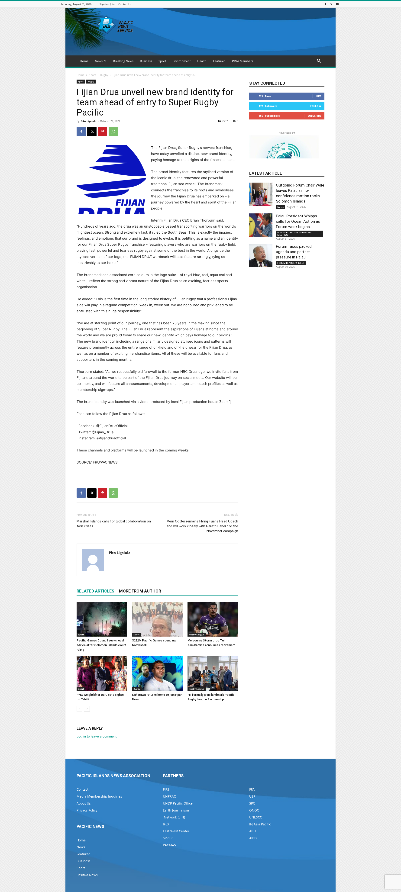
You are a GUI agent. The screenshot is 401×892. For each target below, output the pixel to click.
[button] (318, 61)
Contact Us (124, 4)
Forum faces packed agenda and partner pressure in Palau (294, 251)
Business (146, 61)
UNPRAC (169, 796)
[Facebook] (325, 4)
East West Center (176, 831)
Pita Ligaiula (88, 121)
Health (202, 61)
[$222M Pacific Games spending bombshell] (157, 619)
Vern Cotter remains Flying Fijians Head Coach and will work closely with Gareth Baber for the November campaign (202, 526)
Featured (219, 61)
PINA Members (242, 61)
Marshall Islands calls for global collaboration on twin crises (114, 523)
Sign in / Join (107, 4)
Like (318, 96)
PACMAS (169, 845)
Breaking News (123, 61)
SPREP (167, 838)
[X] (331, 4)
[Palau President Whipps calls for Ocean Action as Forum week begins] (260, 225)
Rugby (104, 75)
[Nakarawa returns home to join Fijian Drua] (157, 673)
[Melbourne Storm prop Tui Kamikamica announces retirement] (213, 619)
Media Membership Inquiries (99, 796)
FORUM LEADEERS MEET (290, 262)
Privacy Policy (87, 810)
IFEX (166, 824)
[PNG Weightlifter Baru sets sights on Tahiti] (102, 673)
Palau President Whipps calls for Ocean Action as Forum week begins (298, 221)
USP (252, 796)
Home (84, 61)
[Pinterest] (102, 131)
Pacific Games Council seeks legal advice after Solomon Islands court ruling (101, 645)
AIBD (253, 838)
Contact (82, 789)
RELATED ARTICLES (95, 591)
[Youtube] (337, 4)
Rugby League (196, 634)
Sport (162, 61)
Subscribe (314, 115)
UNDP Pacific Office (178, 803)
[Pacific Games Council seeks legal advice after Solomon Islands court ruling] (102, 619)
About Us (84, 803)
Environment (182, 61)
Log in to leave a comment (97, 736)
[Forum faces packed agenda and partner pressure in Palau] (260, 255)
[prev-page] (79, 709)
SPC (252, 803)
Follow (315, 106)
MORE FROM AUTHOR (140, 591)
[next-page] (87, 709)
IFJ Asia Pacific (260, 824)
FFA (252, 789)
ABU (252, 831)
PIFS (166, 789)
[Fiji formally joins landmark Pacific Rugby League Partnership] (213, 673)
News (99, 61)
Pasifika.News (87, 875)
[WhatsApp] (113, 131)
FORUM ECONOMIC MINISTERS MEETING (294, 233)
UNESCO (255, 817)
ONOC (254, 810)
